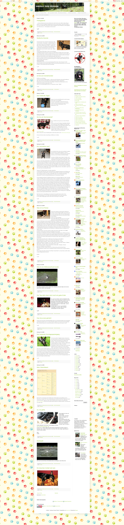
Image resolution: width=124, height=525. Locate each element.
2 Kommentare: (56, 89)
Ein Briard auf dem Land (80, 340)
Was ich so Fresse (42, 208)
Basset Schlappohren (80, 167)
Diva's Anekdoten (79, 271)
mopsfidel (77, 276)
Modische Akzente (42, 38)
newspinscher (78, 210)
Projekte (76, 370)
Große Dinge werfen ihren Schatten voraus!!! (84, 434)
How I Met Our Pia (79, 331)
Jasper (76, 367)
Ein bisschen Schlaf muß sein (46, 468)
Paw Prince (78, 350)
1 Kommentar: (56, 290)
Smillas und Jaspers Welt (41, 12)
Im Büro (41, 90)
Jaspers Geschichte (82, 12)
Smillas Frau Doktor (78, 117)
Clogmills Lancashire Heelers (80, 96)
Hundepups (78, 348)
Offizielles (41, 202)
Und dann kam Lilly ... (79, 229)
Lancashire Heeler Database (80, 115)
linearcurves (68, 510)
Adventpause (83, 143)
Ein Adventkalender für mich (83, 325)
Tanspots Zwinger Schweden (80, 122)
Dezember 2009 (78, 389)
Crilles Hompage (78, 98)
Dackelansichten (79, 249)
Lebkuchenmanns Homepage (65, 132)
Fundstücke (77, 363)
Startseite (56, 493)
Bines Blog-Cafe (79, 215)
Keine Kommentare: (57, 31)
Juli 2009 (77, 397)
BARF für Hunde (78, 95)
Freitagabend (41, 20)
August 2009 (77, 395)
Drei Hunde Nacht (78, 99)
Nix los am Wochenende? (45, 117)
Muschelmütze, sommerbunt (80, 299)
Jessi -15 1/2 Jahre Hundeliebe (42, 14)
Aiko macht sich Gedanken (81, 188)
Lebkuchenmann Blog (40, 131)
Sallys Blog (78, 172)
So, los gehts (41, 410)
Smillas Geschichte (72, 12)
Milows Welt (78, 176)
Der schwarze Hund (79, 323)
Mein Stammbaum (42, 367)
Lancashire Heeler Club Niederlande (79, 108)
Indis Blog (77, 319)
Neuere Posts (39, 493)
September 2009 (78, 394)
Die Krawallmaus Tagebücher (81, 197)
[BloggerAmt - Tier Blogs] (57, 506)
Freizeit (41, 32)
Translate (83, 35)
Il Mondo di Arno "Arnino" (80, 218)
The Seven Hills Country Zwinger (81, 123)
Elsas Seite (77, 100)
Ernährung (41, 261)
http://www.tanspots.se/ (40, 401)
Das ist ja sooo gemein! (44, 318)
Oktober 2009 (77, 392)
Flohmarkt (77, 359)
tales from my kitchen (80, 289)
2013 (76, 382)
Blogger (76, 510)
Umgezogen (77, 286)
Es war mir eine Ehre (79, 173)
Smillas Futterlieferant (79, 118)
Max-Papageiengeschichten (81, 155)
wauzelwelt (78, 150)
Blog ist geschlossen (79, 320)
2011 (76, 385)
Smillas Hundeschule (79, 119)
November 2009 (78, 391)
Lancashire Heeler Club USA (80, 112)
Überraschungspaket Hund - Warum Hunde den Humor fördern (81, 141)
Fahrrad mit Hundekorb (79, 177)
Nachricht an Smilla (77, 374)
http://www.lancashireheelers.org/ (43, 426)
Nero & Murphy (78, 164)
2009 (76, 388)
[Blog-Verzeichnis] (39, 506)
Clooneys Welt (78, 311)
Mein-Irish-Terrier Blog (80, 302)
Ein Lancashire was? (43, 146)
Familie (76, 358)
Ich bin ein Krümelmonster (45, 76)
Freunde (76, 362)
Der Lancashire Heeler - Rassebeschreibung (57, 12)
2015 (76, 379)
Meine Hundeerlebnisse (80, 180)
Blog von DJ (78, 285)
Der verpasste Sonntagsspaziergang (48, 334)
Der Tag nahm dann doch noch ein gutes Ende (51, 295)
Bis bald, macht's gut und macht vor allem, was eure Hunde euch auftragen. (83, 200)
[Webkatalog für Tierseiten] (47, 506)
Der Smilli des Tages (43, 95)
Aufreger (76, 355)
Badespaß (40, 441)
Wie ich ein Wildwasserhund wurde (48, 267)
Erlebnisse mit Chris (79, 205)
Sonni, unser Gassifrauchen (80, 121)
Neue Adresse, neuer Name (80, 268)
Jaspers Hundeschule (79, 104)
